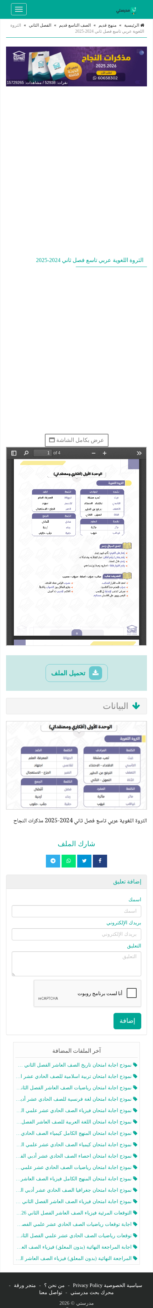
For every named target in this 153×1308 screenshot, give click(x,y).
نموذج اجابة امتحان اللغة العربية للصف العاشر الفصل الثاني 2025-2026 (74, 1122)
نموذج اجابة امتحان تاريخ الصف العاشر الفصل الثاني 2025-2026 (74, 1065)
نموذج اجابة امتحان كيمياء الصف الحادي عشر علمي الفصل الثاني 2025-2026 (74, 1144)
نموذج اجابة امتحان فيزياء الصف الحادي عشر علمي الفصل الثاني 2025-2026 (74, 1110)
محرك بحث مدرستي (92, 1292)
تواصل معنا (50, 1292)
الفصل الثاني (40, 25)
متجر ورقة (25, 1285)
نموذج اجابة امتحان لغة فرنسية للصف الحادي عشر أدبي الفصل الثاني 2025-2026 (74, 1099)
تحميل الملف (69, 673)
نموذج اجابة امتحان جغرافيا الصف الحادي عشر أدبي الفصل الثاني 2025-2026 (74, 1190)
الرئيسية (132, 25)
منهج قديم (107, 25)
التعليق (134, 946)
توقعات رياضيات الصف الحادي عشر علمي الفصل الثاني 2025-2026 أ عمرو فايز (74, 1235)
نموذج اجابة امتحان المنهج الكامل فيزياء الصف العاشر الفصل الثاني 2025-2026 (74, 1178)
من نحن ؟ (54, 1285)
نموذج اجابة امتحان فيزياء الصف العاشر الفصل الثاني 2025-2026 (74, 1201)
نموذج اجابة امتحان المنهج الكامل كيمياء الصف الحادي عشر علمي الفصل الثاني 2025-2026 (74, 1133)
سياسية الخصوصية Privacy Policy (107, 1285)
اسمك (134, 899)
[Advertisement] (76, 170)
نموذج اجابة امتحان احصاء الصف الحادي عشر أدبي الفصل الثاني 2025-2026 (74, 1156)
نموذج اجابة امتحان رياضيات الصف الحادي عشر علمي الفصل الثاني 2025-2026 (74, 1167)
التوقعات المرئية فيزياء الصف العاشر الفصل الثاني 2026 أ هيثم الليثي (74, 1213)
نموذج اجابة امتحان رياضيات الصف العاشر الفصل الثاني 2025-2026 (74, 1087)
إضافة (127, 1020)
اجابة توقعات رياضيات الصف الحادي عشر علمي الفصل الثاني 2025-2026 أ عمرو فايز (74, 1224)
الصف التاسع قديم (75, 25)
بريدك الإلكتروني (123, 922)
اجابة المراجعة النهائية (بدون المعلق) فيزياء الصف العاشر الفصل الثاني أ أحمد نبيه (74, 1247)
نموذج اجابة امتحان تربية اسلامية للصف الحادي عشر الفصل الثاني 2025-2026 (74, 1076)
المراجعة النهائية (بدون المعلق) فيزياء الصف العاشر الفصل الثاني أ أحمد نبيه (74, 1258)
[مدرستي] (127, 9)
